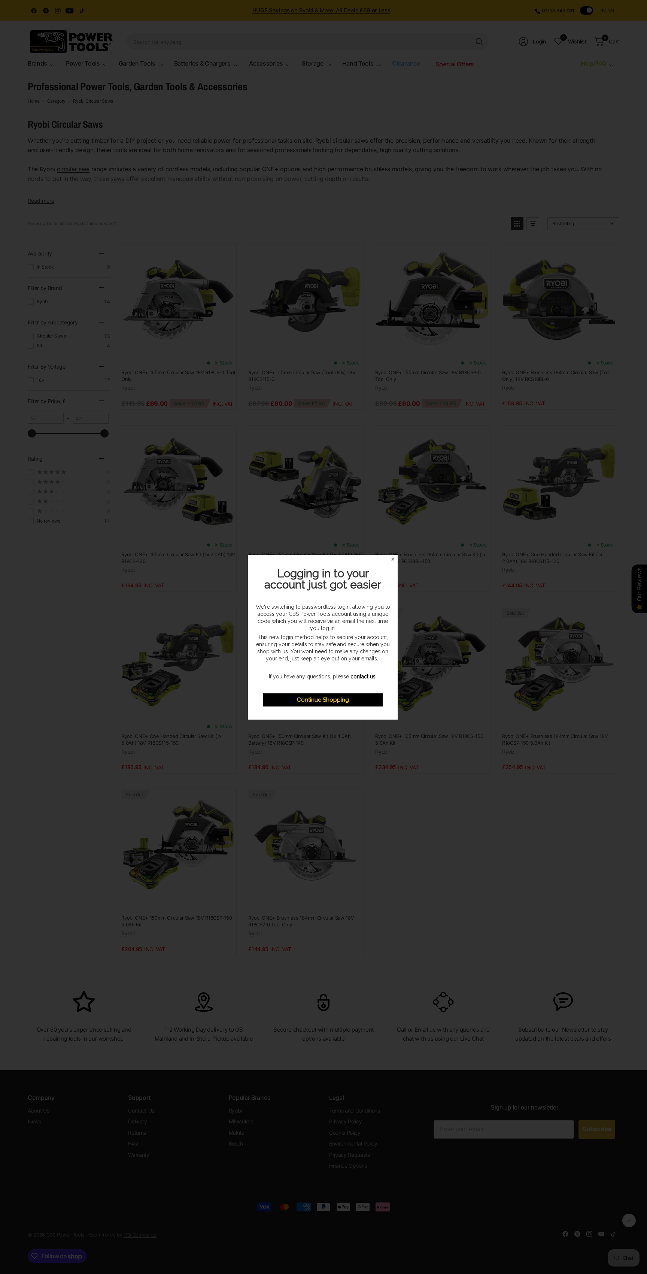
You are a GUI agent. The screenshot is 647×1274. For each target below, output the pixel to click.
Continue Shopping (323, 699)
